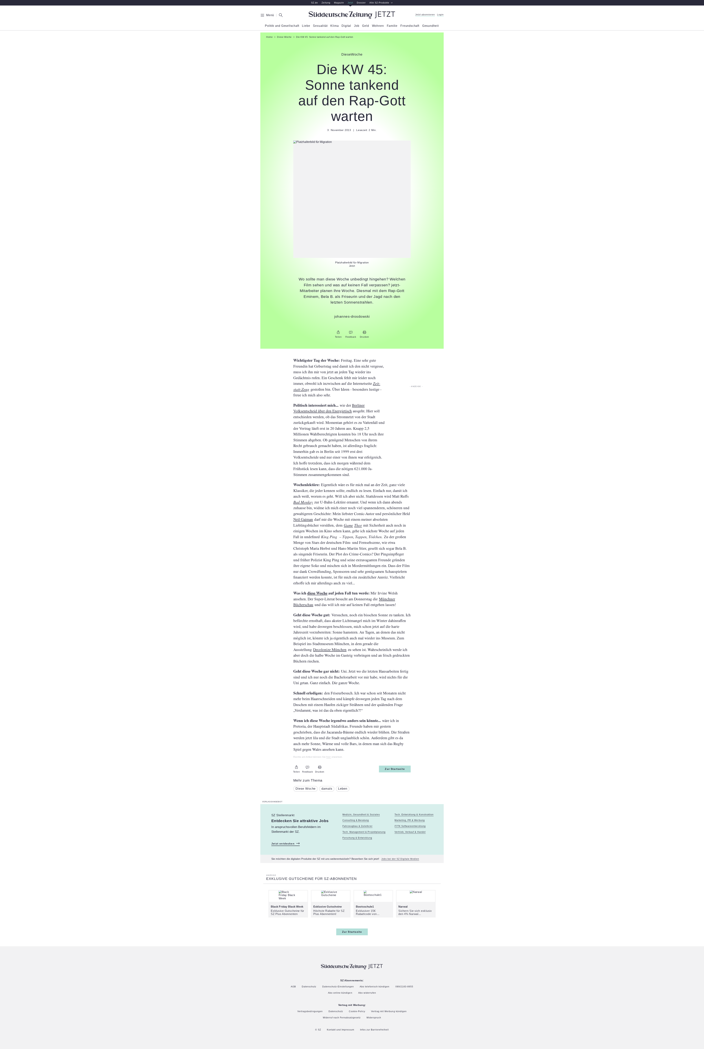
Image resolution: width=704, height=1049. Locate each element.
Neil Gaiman (303, 519)
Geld (365, 25)
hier (328, 757)
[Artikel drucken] (364, 332)
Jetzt (350, 2)
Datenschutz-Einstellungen (338, 987)
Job (356, 25)
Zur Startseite (395, 768)
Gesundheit (430, 25)
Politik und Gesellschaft (282, 25)
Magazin (339, 2)
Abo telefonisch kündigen (374, 987)
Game (348, 525)
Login (440, 15)
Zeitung (326, 2)
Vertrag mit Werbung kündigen (389, 1011)
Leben (342, 788)
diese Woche (317, 593)
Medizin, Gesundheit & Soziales (361, 814)
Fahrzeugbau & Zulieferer (357, 826)
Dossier (361, 2)
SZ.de (314, 2)
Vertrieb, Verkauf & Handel (410, 832)
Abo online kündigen (340, 993)
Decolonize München (329, 649)
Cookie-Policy (357, 1011)
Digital (346, 25)
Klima (334, 25)
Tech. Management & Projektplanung (364, 832)
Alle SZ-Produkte (379, 2)
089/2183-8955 (404, 987)
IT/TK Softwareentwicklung (410, 826)
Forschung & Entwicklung (357, 838)
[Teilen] (338, 332)
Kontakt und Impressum (340, 1030)
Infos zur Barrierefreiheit (374, 1030)
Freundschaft (409, 25)
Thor (358, 525)
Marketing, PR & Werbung (410, 820)
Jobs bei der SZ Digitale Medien (400, 859)
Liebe (306, 25)
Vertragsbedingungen (309, 1011)
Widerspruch (373, 1018)
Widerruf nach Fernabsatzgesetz (342, 1018)
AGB (293, 987)
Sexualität (320, 25)
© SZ (318, 1030)
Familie (392, 25)
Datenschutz (309, 987)
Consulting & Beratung (355, 820)
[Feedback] (351, 332)
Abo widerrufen (367, 993)
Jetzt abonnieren (425, 15)
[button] (352, 142)
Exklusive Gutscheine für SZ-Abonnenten (311, 879)
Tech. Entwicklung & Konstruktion (414, 814)
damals (326, 788)
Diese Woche (306, 788)
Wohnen (378, 25)
